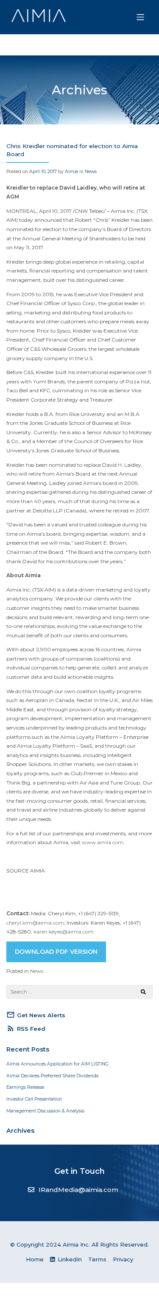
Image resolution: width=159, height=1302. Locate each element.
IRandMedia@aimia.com (78, 1190)
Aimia (71, 171)
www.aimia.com (102, 842)
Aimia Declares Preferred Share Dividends (52, 1076)
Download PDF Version (56, 951)
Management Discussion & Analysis (45, 1111)
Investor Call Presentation (34, 1099)
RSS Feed (25, 1028)
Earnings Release (25, 1087)
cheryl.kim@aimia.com (35, 922)
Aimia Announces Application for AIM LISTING (57, 1064)
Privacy (123, 1259)
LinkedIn (69, 1259)
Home (35, 1259)
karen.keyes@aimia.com (63, 931)
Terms (97, 1259)
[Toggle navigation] (140, 17)
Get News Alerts (35, 1014)
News (91, 171)
